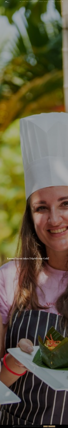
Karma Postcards (59, 1)
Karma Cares (45, 1)
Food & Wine (31, 1)
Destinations (23, 1)
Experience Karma (35, 1)
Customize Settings (51, 426)
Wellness (27, 1)
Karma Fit (49, 1)
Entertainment (41, 1)
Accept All (45, 426)
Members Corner (53, 1)
